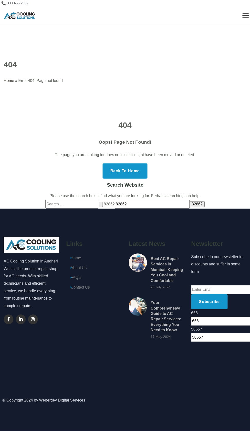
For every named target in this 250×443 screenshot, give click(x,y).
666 (194, 313)
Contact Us (80, 287)
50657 (196, 329)
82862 (109, 204)
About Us (79, 268)
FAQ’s (76, 277)
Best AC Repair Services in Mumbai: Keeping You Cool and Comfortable (167, 270)
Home (9, 81)
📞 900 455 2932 (14, 3)
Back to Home (125, 171)
